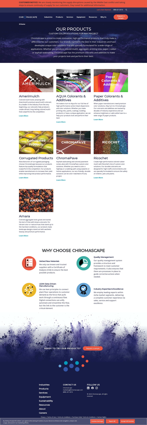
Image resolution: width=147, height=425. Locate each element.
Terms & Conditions (64, 417)
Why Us (103, 17)
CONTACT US (69, 384)
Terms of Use (51, 417)
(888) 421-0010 (68, 392)
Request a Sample (120, 17)
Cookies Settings (97, 421)
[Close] (144, 421)
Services (69, 17)
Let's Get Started (104, 10)
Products (59, 17)
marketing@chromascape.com (73, 390)
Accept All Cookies (127, 421)
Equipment (81, 17)
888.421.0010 (118, 10)
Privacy (43, 417)
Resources (93, 17)
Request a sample (92, 348)
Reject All (112, 421)
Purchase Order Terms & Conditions (84, 417)
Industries (48, 17)
